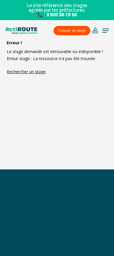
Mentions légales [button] (57, 233)
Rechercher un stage (26, 71)
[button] (105, 31)
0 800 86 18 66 (61, 14)
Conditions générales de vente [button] (57, 220)
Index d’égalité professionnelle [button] (57, 246)
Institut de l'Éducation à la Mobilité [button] (57, 207)
